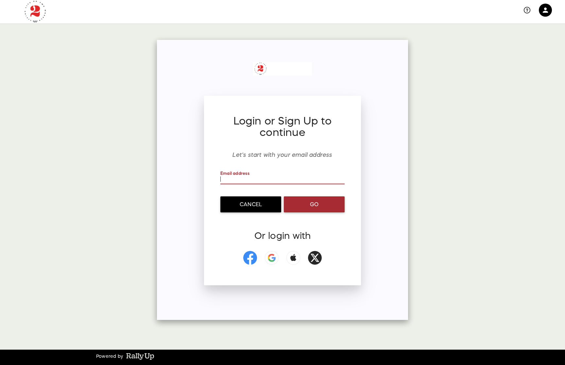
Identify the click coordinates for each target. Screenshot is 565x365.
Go (314, 204)
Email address (234, 174)
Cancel (251, 204)
